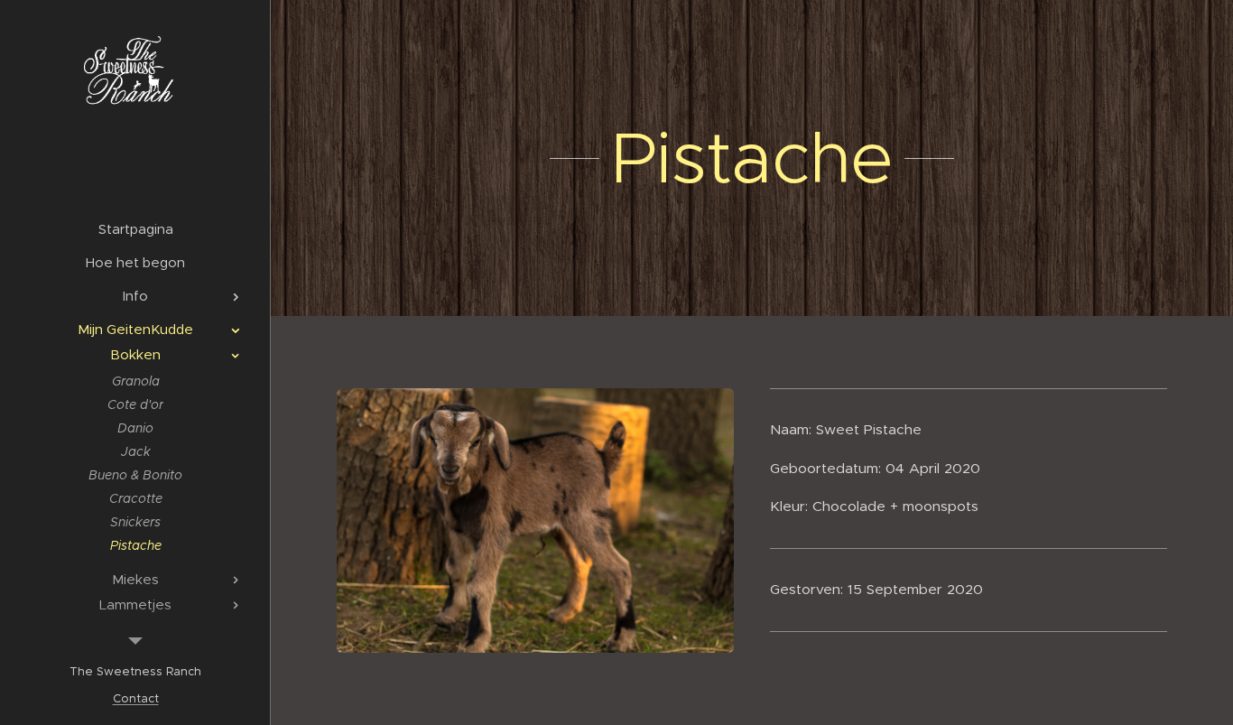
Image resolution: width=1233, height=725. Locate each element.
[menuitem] (135, 228)
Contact (136, 698)
